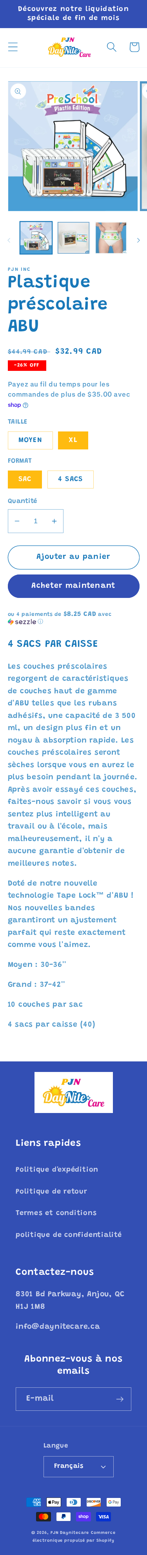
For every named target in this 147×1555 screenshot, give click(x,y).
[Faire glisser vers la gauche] (8, 240)
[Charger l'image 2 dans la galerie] (73, 238)
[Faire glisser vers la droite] (138, 240)
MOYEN (30, 440)
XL (73, 440)
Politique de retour (51, 1191)
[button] (13, 47)
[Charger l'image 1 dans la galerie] (36, 238)
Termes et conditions (56, 1213)
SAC (25, 479)
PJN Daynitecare (70, 1533)
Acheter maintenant (73, 586)
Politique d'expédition (57, 1170)
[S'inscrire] (120, 1399)
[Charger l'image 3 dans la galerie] (111, 238)
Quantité (22, 501)
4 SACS (70, 479)
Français (68, 1466)
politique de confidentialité (69, 1235)
